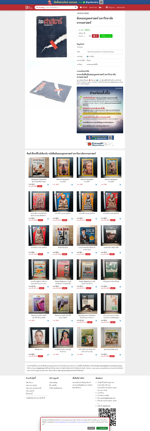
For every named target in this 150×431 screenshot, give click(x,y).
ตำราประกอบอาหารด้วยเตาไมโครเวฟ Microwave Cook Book (111, 317)
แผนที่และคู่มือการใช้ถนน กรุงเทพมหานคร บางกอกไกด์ (38, 283)
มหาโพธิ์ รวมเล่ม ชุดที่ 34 (87, 213)
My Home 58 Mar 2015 (111, 349)
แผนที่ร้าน (100, 393)
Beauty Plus (39, 349)
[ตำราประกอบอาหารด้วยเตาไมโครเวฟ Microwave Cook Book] (111, 303)
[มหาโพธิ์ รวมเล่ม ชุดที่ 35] (111, 201)
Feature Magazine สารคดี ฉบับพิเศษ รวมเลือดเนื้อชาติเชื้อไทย (63, 283)
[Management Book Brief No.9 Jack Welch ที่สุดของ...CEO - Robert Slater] (39, 167)
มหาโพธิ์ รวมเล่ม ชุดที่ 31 (63, 213)
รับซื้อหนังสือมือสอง (55, 388)
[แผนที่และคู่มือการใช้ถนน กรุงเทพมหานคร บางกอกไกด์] (39, 269)
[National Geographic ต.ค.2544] (111, 167)
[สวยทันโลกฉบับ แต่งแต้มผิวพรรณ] (63, 337)
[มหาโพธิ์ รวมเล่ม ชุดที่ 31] (63, 201)
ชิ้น (90, 36)
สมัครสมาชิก (121, 7)
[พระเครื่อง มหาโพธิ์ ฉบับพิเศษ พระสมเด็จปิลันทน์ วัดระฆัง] (39, 201)
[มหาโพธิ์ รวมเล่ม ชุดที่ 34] (87, 201)
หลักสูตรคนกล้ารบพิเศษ (111, 281)
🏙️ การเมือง (90, 56)
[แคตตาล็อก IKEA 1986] (111, 235)
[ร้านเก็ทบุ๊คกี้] (29, 8)
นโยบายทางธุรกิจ (31, 385)
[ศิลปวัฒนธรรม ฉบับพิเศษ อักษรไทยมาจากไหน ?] (87, 303)
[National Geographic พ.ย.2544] (63, 167)
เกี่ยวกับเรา (29, 382)
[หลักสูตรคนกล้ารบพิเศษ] (111, 269)
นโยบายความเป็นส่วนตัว (33, 388)
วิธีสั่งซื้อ (83, 7)
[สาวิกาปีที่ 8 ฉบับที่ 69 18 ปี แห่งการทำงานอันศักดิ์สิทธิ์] (87, 337)
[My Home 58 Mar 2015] (111, 337)
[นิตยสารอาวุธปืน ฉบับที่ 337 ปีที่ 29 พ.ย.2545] (39, 303)
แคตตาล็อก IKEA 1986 (111, 247)
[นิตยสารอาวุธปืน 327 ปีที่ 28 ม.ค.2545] (63, 303)
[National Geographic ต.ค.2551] (87, 167)
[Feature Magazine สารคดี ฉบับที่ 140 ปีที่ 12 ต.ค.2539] (87, 269)
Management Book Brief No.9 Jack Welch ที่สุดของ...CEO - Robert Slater (39, 181)
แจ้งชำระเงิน (93, 7)
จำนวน (81, 36)
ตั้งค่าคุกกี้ (29, 394)
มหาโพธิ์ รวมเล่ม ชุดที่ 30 (39, 247)
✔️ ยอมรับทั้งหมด (102, 428)
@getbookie (106, 406)
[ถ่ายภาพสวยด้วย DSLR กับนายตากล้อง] (87, 235)
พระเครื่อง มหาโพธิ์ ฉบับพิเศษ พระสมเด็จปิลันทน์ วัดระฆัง (39, 215)
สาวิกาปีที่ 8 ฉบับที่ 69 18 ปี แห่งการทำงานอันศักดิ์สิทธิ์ (87, 351)
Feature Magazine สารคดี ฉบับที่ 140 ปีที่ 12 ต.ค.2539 (87, 283)
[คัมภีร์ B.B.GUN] (63, 235)
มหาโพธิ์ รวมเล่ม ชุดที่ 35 (111, 213)
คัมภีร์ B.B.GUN (63, 247)
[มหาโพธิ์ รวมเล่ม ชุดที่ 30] (39, 235)
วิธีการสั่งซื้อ (53, 385)
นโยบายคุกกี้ (30, 391)
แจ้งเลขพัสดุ (53, 382)
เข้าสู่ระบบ (110, 7)
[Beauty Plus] (39, 337)
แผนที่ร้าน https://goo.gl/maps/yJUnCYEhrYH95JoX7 (67, 370)
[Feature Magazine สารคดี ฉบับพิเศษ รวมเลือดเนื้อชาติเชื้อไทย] (63, 269)
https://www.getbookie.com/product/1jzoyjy (109, 366)
